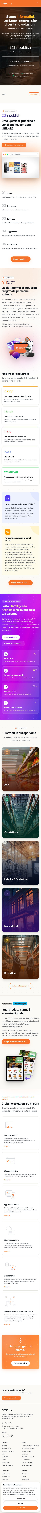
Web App (25, 1454)
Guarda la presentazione (15, 145)
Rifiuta (20, 1503)
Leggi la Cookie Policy (18, 1494)
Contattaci (20, 1363)
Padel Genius (6, 1462)
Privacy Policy (30, 1494)
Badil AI (4, 1459)
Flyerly (4, 1454)
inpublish (4, 1445)
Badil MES (5, 1457)
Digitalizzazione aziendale (30, 1445)
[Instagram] (12, 1436)
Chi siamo (25, 1474)
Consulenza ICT (27, 1451)
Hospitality (5, 1479)
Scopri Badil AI (9, 637)
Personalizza (20, 1498)
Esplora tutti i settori (19, 986)
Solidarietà (25, 1479)
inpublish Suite (6, 1448)
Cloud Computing (27, 1462)
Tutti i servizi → (27, 1465)
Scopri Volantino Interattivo (14, 1042)
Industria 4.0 (5, 1476)
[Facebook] (8, 1436)
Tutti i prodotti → (7, 1465)
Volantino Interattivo (8, 1451)
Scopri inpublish (19, 259)
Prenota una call (10, 1398)
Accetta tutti (20, 1508)
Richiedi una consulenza (13, 643)
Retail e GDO (5, 1474)
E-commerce (26, 1459)
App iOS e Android (28, 1457)
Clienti (24, 1476)
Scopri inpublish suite (19, 583)
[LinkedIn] (3, 1436)
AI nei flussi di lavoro (28, 1448)
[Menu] (37, 3)
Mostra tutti (34, 94)
